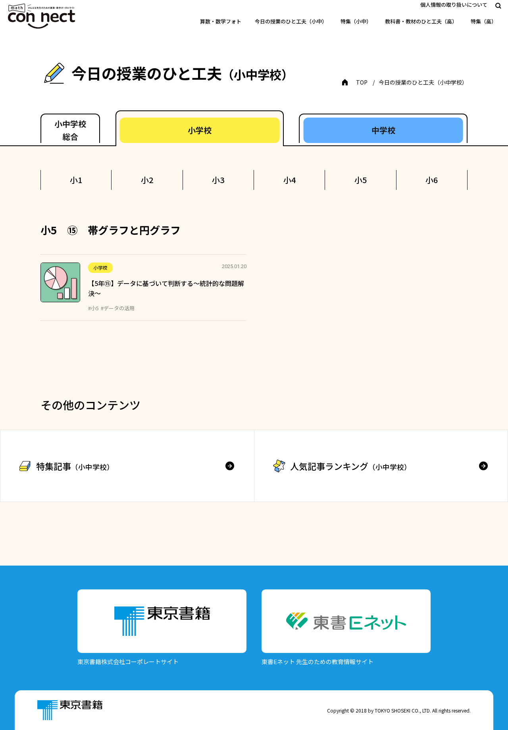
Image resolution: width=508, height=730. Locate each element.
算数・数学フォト (220, 21)
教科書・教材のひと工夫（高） (421, 21)
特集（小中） (356, 21)
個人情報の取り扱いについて (453, 4)
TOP (362, 82)
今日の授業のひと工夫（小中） (291, 21)
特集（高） (483, 21)
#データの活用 (118, 308)
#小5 (93, 308)
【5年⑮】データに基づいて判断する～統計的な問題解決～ (166, 288)
